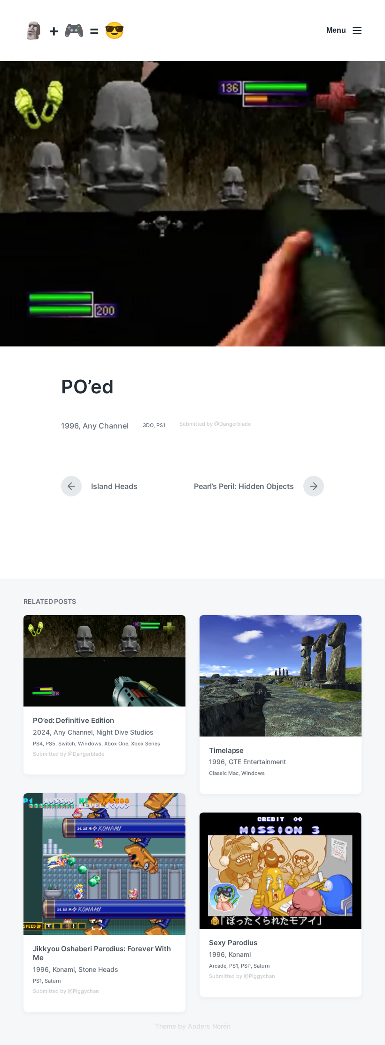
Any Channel (106, 425)
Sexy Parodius (233, 942)
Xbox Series (145, 743)
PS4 (38, 743)
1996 (69, 425)
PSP (246, 965)
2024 (41, 732)
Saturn (53, 980)
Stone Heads (98, 969)
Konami (64, 969)
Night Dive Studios (125, 732)
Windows (89, 743)
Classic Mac (224, 773)
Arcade (217, 965)
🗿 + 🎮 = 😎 (74, 30)
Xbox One (116, 743)
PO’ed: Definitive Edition (73, 720)
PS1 (160, 425)
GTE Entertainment (257, 762)
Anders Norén (209, 1026)
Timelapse (226, 750)
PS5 (50, 743)
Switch (66, 743)
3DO (148, 425)
